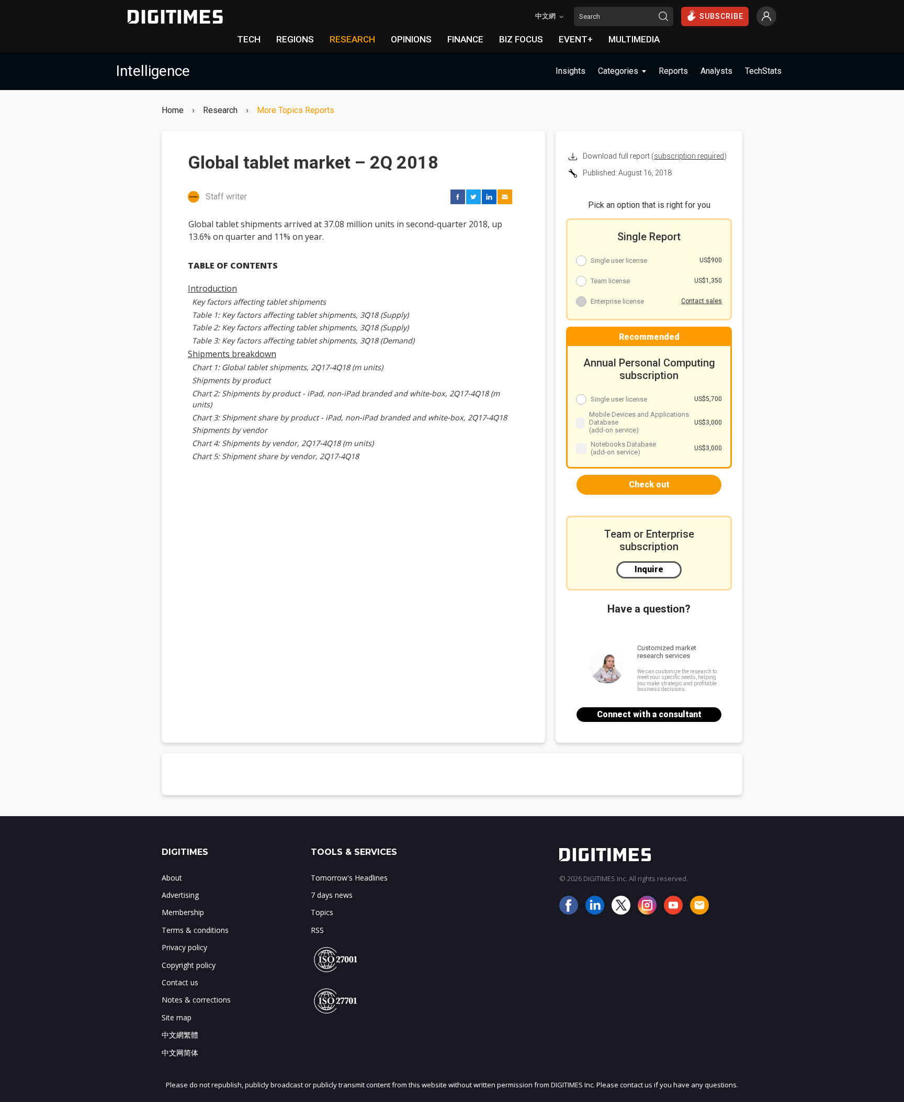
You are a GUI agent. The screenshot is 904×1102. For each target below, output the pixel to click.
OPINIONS (411, 39)
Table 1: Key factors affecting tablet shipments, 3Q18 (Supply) (300, 315)
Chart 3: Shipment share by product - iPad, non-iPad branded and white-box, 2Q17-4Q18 (349, 417)
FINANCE (465, 39)
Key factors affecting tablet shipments (259, 302)
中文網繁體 (180, 1035)
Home (173, 110)
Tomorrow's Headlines (349, 878)
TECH (249, 39)
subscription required (689, 156)
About (172, 878)
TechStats (763, 71)
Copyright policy (189, 965)
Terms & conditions (195, 930)
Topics (322, 912)
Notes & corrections (196, 1000)
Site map (176, 1017)
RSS (317, 930)
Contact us (180, 982)
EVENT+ (576, 39)
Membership (183, 912)
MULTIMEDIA (634, 39)
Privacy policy (184, 947)
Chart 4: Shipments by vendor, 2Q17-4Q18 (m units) (283, 443)
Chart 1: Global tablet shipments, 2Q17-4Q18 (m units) (287, 367)
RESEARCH (352, 39)
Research (220, 110)
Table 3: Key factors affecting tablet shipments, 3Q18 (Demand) (303, 341)
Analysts (716, 71)
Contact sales (701, 301)
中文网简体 (180, 1053)
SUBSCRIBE (721, 16)
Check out (649, 484)
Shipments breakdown (232, 354)
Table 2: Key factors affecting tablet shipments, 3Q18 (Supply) (300, 327)
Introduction (212, 288)
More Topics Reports (295, 110)
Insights (570, 71)
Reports (673, 71)
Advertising (180, 895)
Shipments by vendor (229, 430)
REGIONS (295, 39)
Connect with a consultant (649, 714)
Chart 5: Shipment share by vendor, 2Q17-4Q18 (275, 456)
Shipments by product (231, 380)
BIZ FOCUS (521, 39)
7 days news (332, 895)
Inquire (649, 569)
